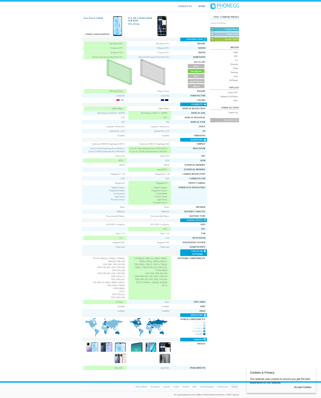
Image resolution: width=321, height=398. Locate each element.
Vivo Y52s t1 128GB (93, 18)
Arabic (176, 387)
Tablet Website (141, 387)
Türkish (186, 387)
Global (234, 387)
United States (222, 387)
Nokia (235, 68)
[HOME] (224, 6)
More (236, 100)
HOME (201, 6)
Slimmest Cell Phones (229, 96)
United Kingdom (207, 387)
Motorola (234, 64)
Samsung (234, 72)
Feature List (233, 112)
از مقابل (196, 86)
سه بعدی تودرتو (196, 81)
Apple (235, 52)
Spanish (167, 387)
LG (236, 60)
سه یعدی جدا (196, 71)
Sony (236, 76)
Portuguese (155, 387)
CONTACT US (185, 6)
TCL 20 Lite (134, 24)
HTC (236, 56)
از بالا (196, 76)
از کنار (196, 66)
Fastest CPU (233, 92)
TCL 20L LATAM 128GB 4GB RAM (140, 19)
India (194, 387)
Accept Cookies (302, 387)
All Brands (233, 80)
